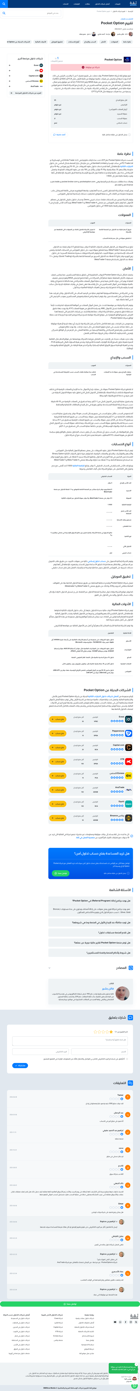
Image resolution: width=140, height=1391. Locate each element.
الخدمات (65, 4)
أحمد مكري (101, 34)
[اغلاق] (136, 1364)
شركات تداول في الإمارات (21, 1323)
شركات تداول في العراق (22, 1349)
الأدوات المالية (40, 42)
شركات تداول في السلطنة (21, 1340)
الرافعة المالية (79, 466)
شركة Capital (58, 1327)
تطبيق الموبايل (57, 42)
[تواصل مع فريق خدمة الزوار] (134, 1385)
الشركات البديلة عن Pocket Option (16, 42)
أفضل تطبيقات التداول (86, 1323)
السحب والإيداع (90, 42)
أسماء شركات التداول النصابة (84, 1327)
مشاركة (21, 1065)
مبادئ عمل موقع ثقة (86, 1353)
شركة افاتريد (58, 1323)
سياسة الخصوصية (87, 1345)
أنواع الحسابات (73, 42)
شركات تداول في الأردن (22, 1345)
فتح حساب (59, 719)
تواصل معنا (62, 873)
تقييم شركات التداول (119, 11)
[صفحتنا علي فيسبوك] (125, 1322)
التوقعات (77, 4)
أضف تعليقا (60, 135)
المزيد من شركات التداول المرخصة (28, 93)
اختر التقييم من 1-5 (121, 1032)
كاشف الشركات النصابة (86, 1331)
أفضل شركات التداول (102, 4)
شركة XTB (59, 1331)
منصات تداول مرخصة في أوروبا (19, 1353)
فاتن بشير (120, 34)
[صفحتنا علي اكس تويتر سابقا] (136, 1322)
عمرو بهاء (82, 34)
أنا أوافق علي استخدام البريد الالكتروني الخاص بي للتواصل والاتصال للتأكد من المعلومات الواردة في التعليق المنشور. (84, 1059)
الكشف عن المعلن (127, 19)
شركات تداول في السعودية (20, 1318)
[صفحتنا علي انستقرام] (131, 1322)
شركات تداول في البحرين (21, 1327)
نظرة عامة (127, 42)
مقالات (87, 4)
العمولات (114, 42)
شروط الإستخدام (88, 1336)
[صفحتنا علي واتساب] (120, 1322)
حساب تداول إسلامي (97, 561)
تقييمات (117, 4)
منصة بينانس (58, 1340)
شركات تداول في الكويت (21, 1331)
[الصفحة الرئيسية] (131, 4)
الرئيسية (130, 11)
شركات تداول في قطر (22, 1336)
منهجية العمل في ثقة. (85, 837)
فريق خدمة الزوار (126, 1376)
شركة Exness (58, 1336)
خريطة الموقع (89, 1349)
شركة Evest (58, 1318)
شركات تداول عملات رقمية (85, 1318)
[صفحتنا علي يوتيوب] (115, 1322)
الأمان (103, 42)
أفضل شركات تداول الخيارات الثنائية (103, 696)
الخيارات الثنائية (126, 166)
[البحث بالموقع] (4, 4)
